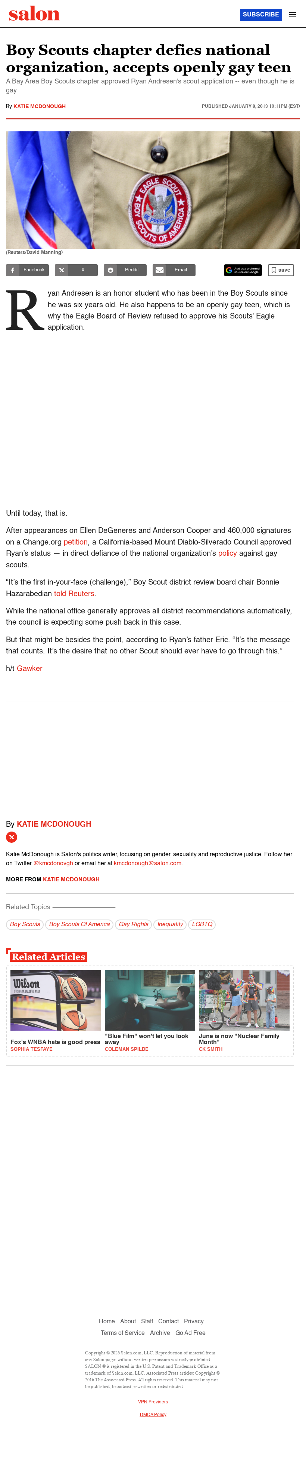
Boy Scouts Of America (79, 925)
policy (227, 554)
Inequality (170, 925)
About (128, 1322)
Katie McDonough (39, 106)
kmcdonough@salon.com (147, 864)
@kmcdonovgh (53, 864)
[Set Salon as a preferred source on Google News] (243, 270)
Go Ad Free (190, 1333)
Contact (168, 1322)
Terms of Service (123, 1333)
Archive (160, 1333)
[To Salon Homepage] (34, 13)
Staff (147, 1322)
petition (76, 542)
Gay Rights (133, 925)
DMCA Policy (153, 1415)
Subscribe (261, 15)
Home (107, 1322)
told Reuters (74, 594)
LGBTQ (202, 925)
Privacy (194, 1322)
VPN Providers (153, 1402)
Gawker (30, 669)
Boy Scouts (25, 925)
